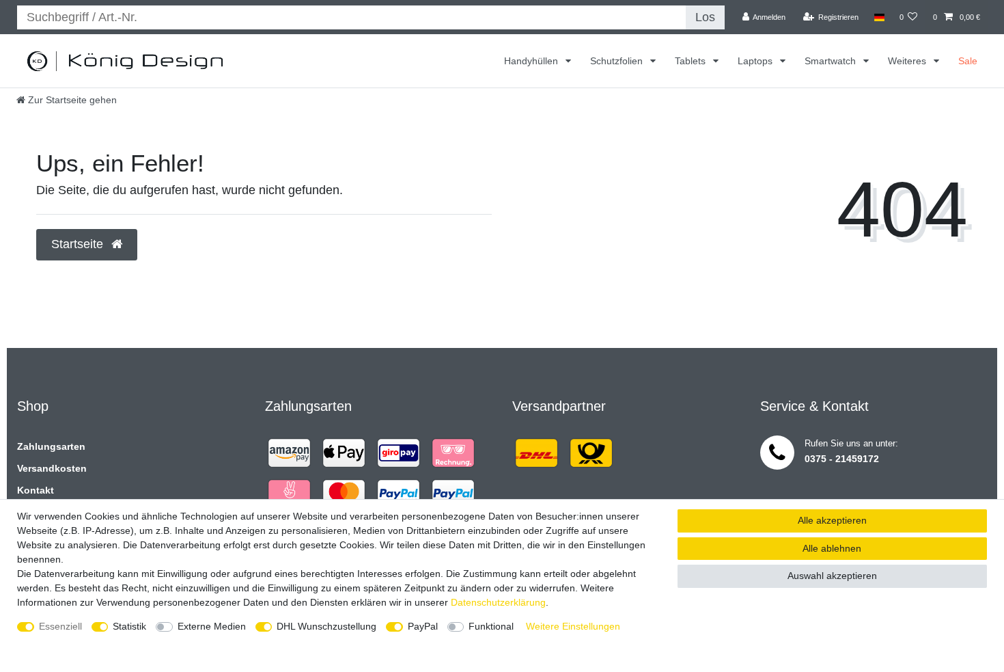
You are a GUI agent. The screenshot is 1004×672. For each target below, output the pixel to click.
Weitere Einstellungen (573, 626)
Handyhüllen (532, 60)
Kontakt (35, 490)
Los (705, 17)
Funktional (491, 626)
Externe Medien (212, 626)
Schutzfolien (617, 60)
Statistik (129, 626)
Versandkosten (52, 468)
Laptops (756, 60)
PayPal (423, 626)
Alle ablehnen (832, 548)
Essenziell (60, 626)
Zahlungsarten (51, 446)
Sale (967, 60)
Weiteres (908, 60)
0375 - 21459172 (842, 458)
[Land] (878, 17)
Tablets (691, 60)
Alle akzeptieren (832, 520)
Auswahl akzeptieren (832, 575)
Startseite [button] (79, 244)
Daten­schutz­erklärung (498, 602)
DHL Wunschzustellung (326, 626)
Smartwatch (832, 60)
